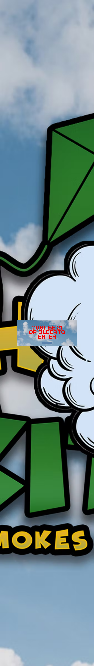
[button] (47, 343)
